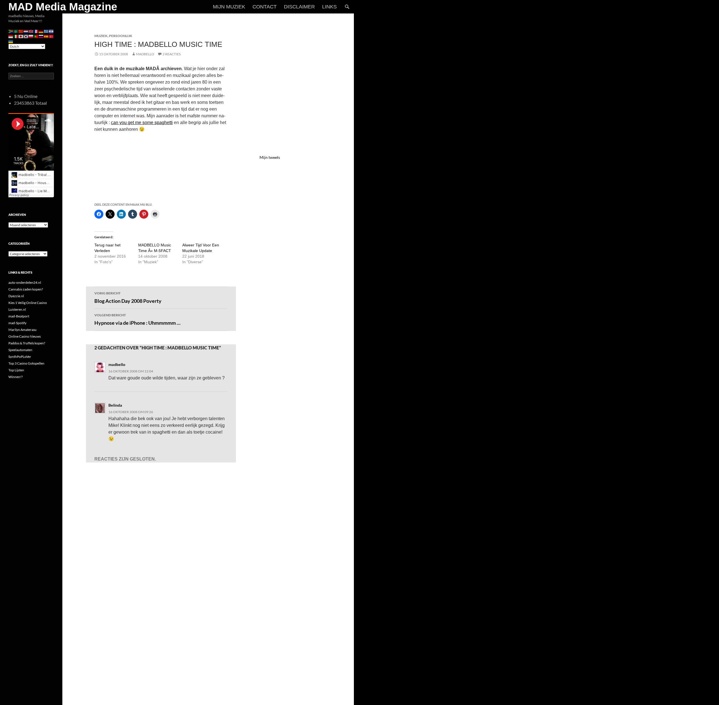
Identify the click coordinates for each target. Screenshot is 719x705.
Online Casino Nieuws (24, 336)
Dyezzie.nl (16, 296)
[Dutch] (26, 31)
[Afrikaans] (10, 31)
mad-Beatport (18, 316)
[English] (31, 31)
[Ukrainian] (10, 41)
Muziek (101, 36)
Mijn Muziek (229, 7)
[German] (41, 31)
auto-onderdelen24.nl (24, 282)
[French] (36, 31)
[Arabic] (16, 31)
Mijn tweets (270, 157)
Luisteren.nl (17, 309)
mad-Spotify (17, 323)
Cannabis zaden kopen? (25, 289)
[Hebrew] (51, 31)
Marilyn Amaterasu (22, 330)
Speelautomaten (20, 350)
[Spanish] (46, 36)
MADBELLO (145, 54)
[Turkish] (51, 36)
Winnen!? (15, 377)
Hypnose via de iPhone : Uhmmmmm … (137, 319)
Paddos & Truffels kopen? (26, 343)
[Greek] (46, 31)
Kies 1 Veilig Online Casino (27, 303)
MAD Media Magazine (62, 7)
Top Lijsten (16, 370)
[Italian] (16, 36)
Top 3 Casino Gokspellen (26, 363)
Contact (264, 7)
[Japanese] (21, 36)
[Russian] (41, 36)
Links (329, 7)
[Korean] (26, 36)
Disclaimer (299, 7)
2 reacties (172, 54)
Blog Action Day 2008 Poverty (127, 297)
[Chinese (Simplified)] (21, 31)
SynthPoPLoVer (19, 356)
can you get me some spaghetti (142, 122)
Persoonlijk (120, 36)
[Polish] (31, 36)
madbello (116, 364)
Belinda (115, 405)
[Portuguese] (36, 36)
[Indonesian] (10, 36)
